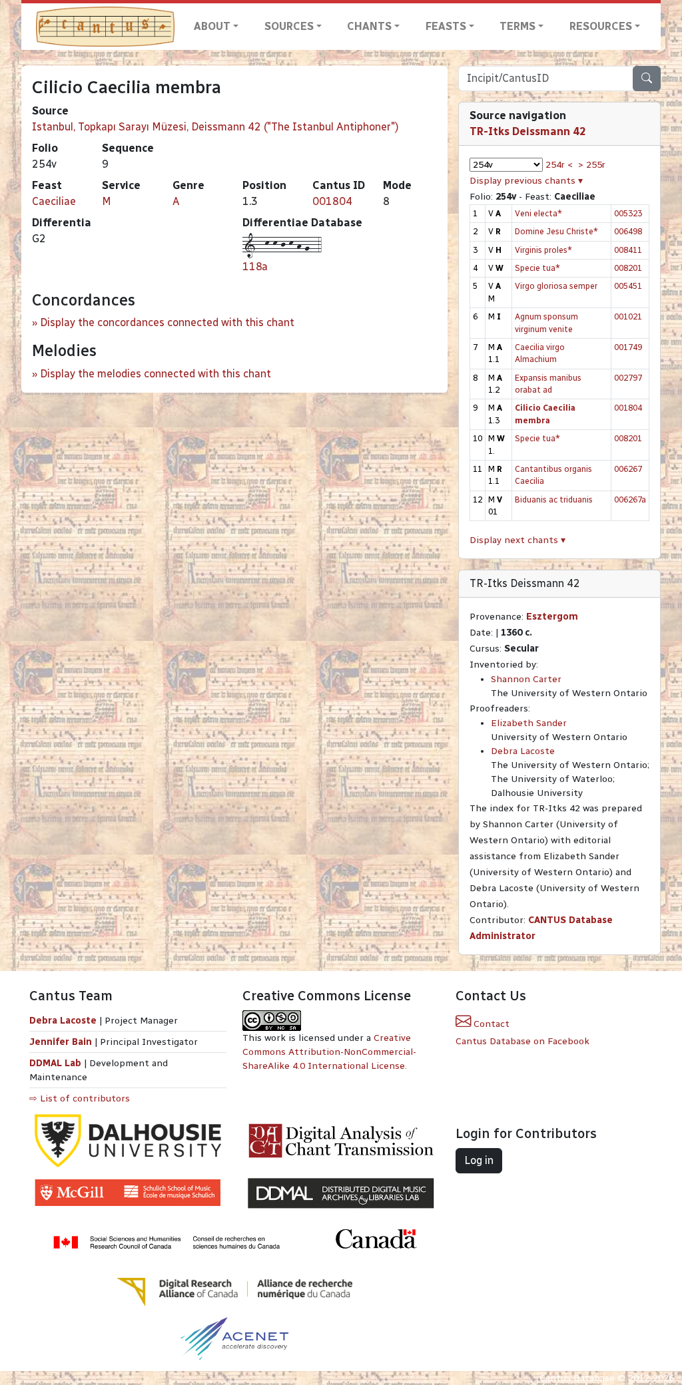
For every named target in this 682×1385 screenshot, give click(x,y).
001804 (332, 201)
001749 (628, 347)
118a (255, 266)
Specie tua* (537, 268)
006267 (628, 469)
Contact (490, 1024)
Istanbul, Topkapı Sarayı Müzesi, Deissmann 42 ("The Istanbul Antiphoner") (215, 126)
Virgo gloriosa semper (556, 286)
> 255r (591, 164)
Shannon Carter (526, 679)
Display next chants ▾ (517, 540)
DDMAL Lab (55, 1063)
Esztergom (552, 616)
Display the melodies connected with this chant (155, 373)
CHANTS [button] (369, 26)
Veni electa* (538, 213)
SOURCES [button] (289, 26)
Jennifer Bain (62, 1042)
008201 (628, 268)
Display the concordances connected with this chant (167, 322)
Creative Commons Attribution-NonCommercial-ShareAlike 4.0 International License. (329, 1052)
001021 (628, 316)
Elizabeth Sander (529, 723)
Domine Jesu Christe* (556, 231)
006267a (630, 499)
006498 (628, 231)
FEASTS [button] (446, 26)
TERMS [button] (517, 26)
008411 (628, 250)
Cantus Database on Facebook (522, 1041)
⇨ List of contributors (79, 1098)
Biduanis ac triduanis (554, 499)
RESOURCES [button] (600, 26)
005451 (628, 286)
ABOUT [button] (212, 26)
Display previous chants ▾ (526, 180)
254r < (559, 164)
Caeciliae (54, 201)
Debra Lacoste (523, 751)
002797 (628, 378)
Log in (479, 1160)
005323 (628, 213)
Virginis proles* (543, 250)
